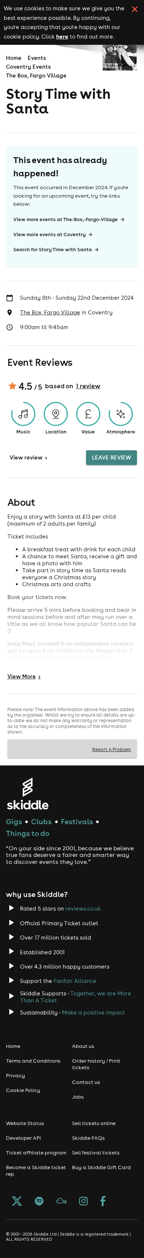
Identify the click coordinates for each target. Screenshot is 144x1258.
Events (37, 57)
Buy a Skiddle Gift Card (101, 1167)
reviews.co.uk (83, 908)
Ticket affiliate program (36, 1152)
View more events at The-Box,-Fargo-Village (65, 219)
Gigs (14, 821)
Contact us (86, 1082)
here (62, 36)
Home (13, 57)
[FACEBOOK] (103, 1202)
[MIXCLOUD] (61, 1202)
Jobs (78, 1096)
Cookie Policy (23, 1090)
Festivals (77, 821)
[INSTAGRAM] (83, 1202)
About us (83, 1046)
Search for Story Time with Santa (52, 249)
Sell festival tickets (96, 1152)
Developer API (23, 1138)
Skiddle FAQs (88, 1138)
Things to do (27, 833)
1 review (88, 386)
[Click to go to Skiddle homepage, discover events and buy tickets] (27, 793)
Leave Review (111, 457)
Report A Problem (111, 749)
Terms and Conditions (33, 1060)
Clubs (41, 821)
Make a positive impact (93, 1012)
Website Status (25, 1123)
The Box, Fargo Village (36, 75)
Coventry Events (28, 66)
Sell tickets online (94, 1123)
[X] (17, 1202)
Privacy (15, 1075)
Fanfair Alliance (75, 980)
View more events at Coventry (49, 234)
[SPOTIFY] (39, 1202)
